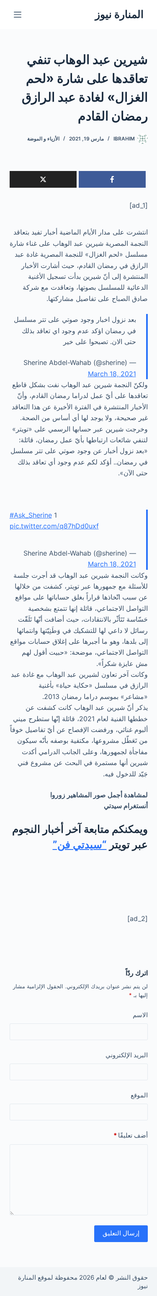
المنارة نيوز (119, 14)
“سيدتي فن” (80, 844)
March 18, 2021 (112, 374)
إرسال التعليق (121, 1233)
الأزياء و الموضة (43, 138)
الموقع (139, 1095)
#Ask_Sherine (31, 515)
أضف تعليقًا (130, 1135)
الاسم (140, 1015)
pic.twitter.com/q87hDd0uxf (54, 526)
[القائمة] (17, 14)
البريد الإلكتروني (127, 1055)
